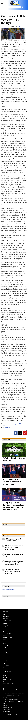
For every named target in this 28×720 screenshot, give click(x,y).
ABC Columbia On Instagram (11, 689)
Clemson (5, 635)
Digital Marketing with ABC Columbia (13, 701)
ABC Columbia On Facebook (10, 687)
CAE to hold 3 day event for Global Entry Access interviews (14, 547)
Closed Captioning (8, 656)
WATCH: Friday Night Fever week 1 (14, 459)
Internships (6, 654)
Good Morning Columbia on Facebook (13, 693)
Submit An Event (7, 637)
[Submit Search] (22, 7)
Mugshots (5, 618)
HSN (4, 673)
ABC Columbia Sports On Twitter (13, 695)
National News (7, 620)
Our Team (5, 648)
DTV (4, 658)
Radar (4, 628)
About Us (5, 643)
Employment (6, 652)
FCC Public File (6, 705)
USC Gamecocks (7, 633)
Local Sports (10, 424)
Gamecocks (7, 427)
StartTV (5, 677)
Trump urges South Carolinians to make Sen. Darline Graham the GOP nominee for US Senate (13, 506)
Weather (5, 623)
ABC (4, 667)
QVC (4, 681)
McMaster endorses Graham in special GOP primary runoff (12, 481)
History (5, 660)
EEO (4, 703)
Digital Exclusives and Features (11, 699)
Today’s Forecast (7, 626)
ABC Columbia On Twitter (11, 691)
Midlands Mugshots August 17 (14, 555)
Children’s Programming (9, 683)
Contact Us (6, 646)
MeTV (4, 675)
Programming (6, 663)
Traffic (4, 639)
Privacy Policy (6, 709)
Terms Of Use (6, 711)
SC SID (19, 26)
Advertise (5, 650)
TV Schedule (6, 665)
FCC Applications (7, 707)
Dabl (4, 669)
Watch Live (5, 611)
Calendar (5, 697)
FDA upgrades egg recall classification (13, 540)
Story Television (7, 679)
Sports (16, 424)
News (4, 614)
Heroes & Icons (7, 671)
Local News (6, 616)
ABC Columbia (14, 3)
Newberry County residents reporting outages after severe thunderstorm (14, 563)
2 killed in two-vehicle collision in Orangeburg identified (12, 571)
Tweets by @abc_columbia (9, 589)
